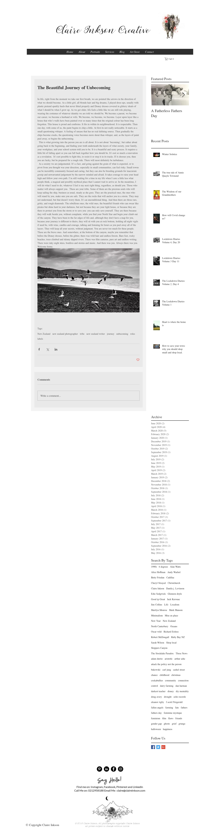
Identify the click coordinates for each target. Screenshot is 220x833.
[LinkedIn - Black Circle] (106, 769)
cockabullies (157, 680)
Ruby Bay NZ (178, 637)
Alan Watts (175, 566)
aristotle (168, 658)
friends (178, 718)
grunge (182, 723)
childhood (164, 675)
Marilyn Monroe (159, 610)
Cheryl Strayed (158, 583)
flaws (170, 718)
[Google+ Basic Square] (163, 747)
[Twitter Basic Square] (158, 747)
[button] (170, 58)
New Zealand (43, 333)
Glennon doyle (175, 593)
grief (174, 723)
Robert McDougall (160, 637)
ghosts (167, 723)
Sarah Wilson (157, 642)
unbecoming (122, 333)
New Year (156, 620)
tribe (82, 333)
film (164, 718)
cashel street (179, 669)
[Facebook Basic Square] (153, 747)
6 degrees (163, 566)
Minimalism (157, 615)
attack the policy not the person (166, 664)
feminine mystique (173, 712)
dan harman (181, 685)
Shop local (171, 642)
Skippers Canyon (159, 647)
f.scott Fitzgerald (174, 702)
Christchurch (174, 583)
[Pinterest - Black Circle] (99, 769)
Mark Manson (176, 610)
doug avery (156, 696)
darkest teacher (158, 691)
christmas (175, 675)
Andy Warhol (173, 572)
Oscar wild (156, 631)
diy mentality (182, 691)
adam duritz (157, 658)
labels (40, 338)
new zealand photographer (65, 333)
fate (177, 707)
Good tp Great (158, 599)
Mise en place (171, 615)
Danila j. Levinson (175, 588)
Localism (174, 604)
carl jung (166, 669)
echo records (180, 696)
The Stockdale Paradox (162, 653)
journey (110, 333)
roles (132, 333)
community (170, 680)
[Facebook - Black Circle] (113, 769)
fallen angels (157, 707)
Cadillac (170, 577)
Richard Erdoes (171, 631)
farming (169, 707)
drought (168, 696)
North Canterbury (159, 626)
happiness (167, 729)
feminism (155, 718)
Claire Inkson (157, 588)
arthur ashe (179, 658)
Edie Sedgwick (158, 593)
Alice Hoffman (158, 572)
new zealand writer (95, 333)
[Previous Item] (156, 95)
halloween (156, 729)
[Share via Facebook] (39, 349)
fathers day (156, 712)
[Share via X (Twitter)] (47, 349)
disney (171, 691)
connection (183, 680)
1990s (154, 566)
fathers (184, 707)
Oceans (173, 626)
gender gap (156, 723)
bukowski (155, 669)
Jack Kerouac (173, 599)
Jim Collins (156, 604)
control (154, 685)
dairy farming (166, 685)
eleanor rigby (157, 702)
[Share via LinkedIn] (56, 349)
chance (154, 675)
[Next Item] (183, 95)
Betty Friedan (157, 577)
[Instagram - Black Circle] (120, 769)
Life (166, 604)
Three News (181, 653)
